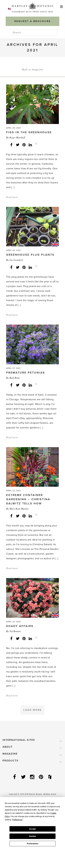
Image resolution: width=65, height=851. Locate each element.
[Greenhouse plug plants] (32, 226)
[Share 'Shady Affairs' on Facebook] (11, 638)
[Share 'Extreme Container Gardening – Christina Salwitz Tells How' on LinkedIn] (30, 515)
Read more (12, 197)
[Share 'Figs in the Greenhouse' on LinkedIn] (30, 144)
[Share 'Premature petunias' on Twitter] (18, 384)
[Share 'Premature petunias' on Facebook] (11, 384)
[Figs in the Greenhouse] (32, 104)
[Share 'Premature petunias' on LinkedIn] (30, 384)
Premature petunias (25, 372)
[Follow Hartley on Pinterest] (41, 777)
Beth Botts (14, 377)
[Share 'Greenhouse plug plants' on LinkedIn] (30, 267)
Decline (32, 836)
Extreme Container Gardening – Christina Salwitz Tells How (28, 499)
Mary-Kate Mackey (19, 508)
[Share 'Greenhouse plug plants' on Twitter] (18, 267)
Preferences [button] (17, 820)
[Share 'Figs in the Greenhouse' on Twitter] (18, 144)
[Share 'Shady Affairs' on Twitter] (18, 638)
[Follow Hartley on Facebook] (15, 777)
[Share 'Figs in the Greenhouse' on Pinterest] (24, 144)
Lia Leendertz (16, 259)
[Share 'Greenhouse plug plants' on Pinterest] (24, 267)
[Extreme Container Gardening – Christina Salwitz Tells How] (32, 467)
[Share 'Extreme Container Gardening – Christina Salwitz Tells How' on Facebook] (11, 515)
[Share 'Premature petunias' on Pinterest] (24, 384)
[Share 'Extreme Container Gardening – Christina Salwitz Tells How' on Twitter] (18, 515)
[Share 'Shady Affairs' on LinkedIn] (30, 638)
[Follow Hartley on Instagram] (32, 777)
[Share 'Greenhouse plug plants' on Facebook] (11, 267)
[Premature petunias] (32, 344)
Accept (32, 829)
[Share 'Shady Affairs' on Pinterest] (24, 638)
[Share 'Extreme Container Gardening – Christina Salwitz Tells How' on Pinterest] (24, 515)
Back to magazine (32, 69)
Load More (32, 710)
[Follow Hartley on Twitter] (24, 777)
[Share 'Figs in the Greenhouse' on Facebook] (11, 144)
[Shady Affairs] (32, 598)
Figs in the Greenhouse (29, 132)
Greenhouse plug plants (30, 254)
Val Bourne (15, 631)
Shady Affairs (19, 626)
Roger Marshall (17, 137)
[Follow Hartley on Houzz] (50, 777)
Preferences (32, 844)
